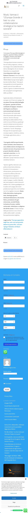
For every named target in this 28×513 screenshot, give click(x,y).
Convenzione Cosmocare (11, 416)
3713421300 (14, 1)
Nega (14, 502)
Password (6, 378)
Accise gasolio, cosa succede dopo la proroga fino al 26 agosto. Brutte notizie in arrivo (14, 439)
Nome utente (7, 371)
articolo (10, 256)
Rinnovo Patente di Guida (13, 35)
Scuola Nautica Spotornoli (11, 406)
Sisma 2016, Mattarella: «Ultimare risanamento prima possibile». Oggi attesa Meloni (14, 427)
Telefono (8, 295)
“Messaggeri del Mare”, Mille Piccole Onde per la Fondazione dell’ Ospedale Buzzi (13, 458)
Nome (4, 285)
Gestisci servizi (14, 493)
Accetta (14, 498)
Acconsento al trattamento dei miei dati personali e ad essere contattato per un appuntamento (15, 339)
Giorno (4, 318)
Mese (4, 324)
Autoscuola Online (9, 414)
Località (5, 308)
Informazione (20, 33)
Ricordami (8, 383)
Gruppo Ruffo (8, 403)
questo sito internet (15, 258)
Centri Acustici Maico (10, 419)
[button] (26, 479)
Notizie (5, 35)
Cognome (5, 290)
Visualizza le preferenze (14, 506)
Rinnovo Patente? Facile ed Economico (13, 43)
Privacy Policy (8, 396)
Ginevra (7, 33)
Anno (4, 330)
